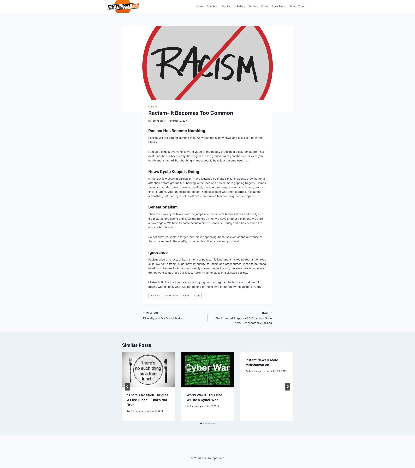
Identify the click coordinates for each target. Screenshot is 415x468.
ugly (197, 295)
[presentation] (148, 369)
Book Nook (279, 6)
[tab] (201, 423)
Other (265, 6)
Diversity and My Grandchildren (163, 316)
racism (186, 295)
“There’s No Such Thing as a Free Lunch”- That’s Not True (147, 400)
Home (199, 6)
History (240, 6)
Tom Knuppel (158, 120)
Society (253, 6)
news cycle (171, 295)
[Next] (287, 387)
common (155, 295)
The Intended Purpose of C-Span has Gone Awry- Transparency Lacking (243, 318)
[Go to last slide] (127, 387)
